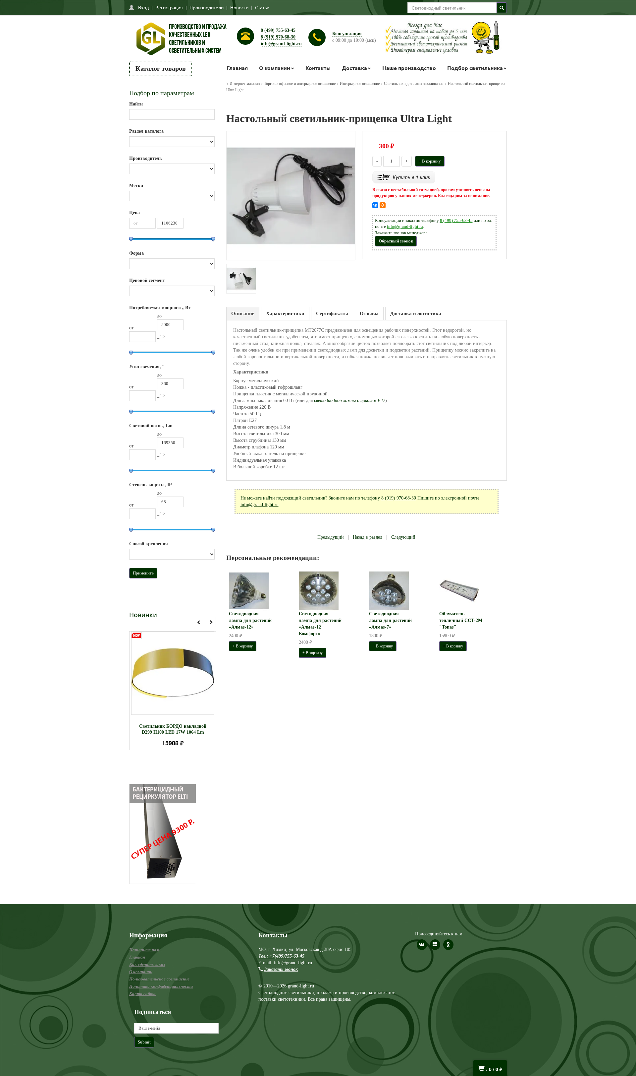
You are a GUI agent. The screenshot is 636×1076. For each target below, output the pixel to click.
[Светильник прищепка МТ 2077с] (290, 195)
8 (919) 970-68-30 (278, 36)
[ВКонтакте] (375, 205)
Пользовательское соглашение (159, 978)
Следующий (403, 537)
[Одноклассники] (383, 205)
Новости (239, 7)
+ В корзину (430, 161)
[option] (173, 691)
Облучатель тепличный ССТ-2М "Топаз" (460, 620)
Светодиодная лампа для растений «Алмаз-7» (390, 620)
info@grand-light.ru (281, 43)
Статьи (262, 7)
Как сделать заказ (147, 964)
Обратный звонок (396, 240)
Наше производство (409, 67)
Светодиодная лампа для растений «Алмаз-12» (250, 620)
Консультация (347, 33)
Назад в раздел (367, 537)
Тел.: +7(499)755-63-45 (281, 956)
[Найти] (502, 7)
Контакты (318, 67)
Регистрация (169, 7)
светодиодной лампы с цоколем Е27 (349, 400)
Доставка (354, 67)
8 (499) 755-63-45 (278, 30)
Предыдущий (330, 537)
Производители (206, 7)
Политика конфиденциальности (161, 986)
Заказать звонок (281, 969)
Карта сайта (142, 993)
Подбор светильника (475, 67)
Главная (237, 67)
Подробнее (181, 670)
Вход (143, 7)
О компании (274, 67)
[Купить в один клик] (403, 176)
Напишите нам (144, 949)
